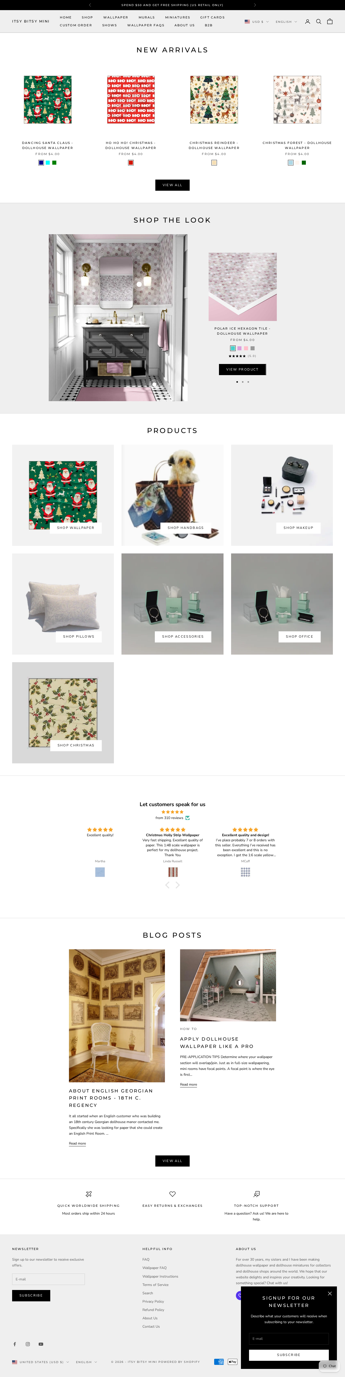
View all (173, 185)
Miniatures (177, 17)
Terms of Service (155, 1284)
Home (66, 17)
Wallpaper (115, 17)
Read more (77, 1143)
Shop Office (299, 636)
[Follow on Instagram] (27, 1344)
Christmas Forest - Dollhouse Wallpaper (297, 145)
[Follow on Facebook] (14, 1344)
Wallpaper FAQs (145, 25)
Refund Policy (153, 1309)
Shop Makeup (298, 528)
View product (242, 369)
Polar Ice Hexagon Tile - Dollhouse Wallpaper (242, 331)
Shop (87, 17)
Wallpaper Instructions (160, 1276)
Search (147, 1293)
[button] (168, 885)
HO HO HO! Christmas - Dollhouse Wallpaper (130, 145)
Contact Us (151, 1326)
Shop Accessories (183, 636)
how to (188, 1029)
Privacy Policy (153, 1301)
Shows (109, 25)
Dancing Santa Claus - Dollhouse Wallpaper (47, 145)
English (284, 22)
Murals (147, 17)
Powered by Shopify (179, 1362)
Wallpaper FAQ (154, 1267)
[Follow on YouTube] (40, 1344)
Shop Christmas (76, 745)
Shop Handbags (186, 528)
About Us (185, 25)
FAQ (146, 1259)
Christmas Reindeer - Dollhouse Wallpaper (214, 145)
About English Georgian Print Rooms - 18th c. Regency (111, 1098)
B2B (209, 25)
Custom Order (76, 25)
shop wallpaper (76, 528)
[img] (172, 812)
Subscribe (289, 1355)
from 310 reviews (169, 817)
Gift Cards (212, 17)
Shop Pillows (78, 636)
